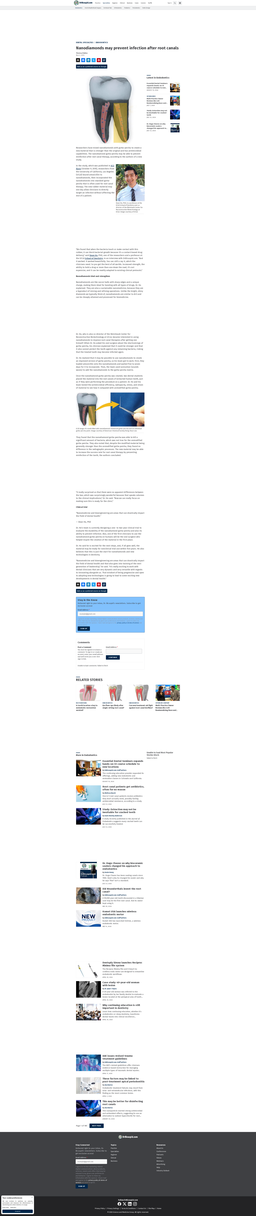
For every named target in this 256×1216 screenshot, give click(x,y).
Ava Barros (109, 1085)
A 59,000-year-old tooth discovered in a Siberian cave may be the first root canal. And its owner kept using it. (123, 900)
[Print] (78, 60)
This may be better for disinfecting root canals (122, 1103)
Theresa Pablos (82, 53)
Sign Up (83, 629)
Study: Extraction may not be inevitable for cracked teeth (157, 113)
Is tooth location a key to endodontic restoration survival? (87, 707)
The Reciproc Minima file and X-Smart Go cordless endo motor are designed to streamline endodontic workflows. (123, 971)
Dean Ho (94, 255)
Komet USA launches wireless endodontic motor (119, 913)
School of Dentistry (94, 258)
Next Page (96, 1126)
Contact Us (142, 1208)
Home (159, 1208)
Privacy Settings (113, 1208)
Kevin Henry (109, 872)
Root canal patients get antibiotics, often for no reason (123, 788)
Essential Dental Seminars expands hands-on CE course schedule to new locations (157, 85)
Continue (113, 657)
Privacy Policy (100, 1208)
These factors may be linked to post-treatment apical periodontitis (123, 1080)
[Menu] (180, 3)
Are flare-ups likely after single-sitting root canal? (113, 706)
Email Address (84, 610)
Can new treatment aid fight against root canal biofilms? (141, 706)
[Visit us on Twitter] (124, 1204)
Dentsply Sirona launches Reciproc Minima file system (122, 964)
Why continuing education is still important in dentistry (121, 1006)
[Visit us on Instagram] (135, 1204)
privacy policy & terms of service (128, 623)
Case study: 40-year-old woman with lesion (120, 984)
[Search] (175, 3)
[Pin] (99, 60)
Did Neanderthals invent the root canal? (121, 890)
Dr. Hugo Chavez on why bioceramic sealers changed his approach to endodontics (156, 126)
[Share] (83, 60)
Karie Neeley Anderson (113, 816)
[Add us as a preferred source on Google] (104, 60)
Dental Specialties (84, 42)
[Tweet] (94, 60)
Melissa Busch (110, 793)
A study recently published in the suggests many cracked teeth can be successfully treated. (122, 821)
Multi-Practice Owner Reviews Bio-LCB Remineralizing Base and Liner (156, 101)
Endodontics (102, 42)
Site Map (151, 1208)
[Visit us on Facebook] (119, 1204)
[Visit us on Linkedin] (130, 1204)
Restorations (81, 703)
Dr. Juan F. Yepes (111, 989)
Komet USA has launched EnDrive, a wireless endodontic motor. (121, 922)
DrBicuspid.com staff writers (115, 770)
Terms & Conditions (128, 1208)
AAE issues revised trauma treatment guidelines (117, 1057)
